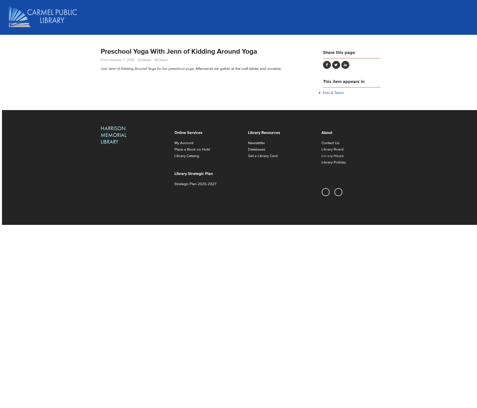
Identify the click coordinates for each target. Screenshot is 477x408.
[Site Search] (465, 10)
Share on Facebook (327, 65)
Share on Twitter (336, 65)
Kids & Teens (333, 92)
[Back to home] (43, 16)
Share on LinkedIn (345, 65)
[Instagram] (326, 192)
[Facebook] (338, 192)
